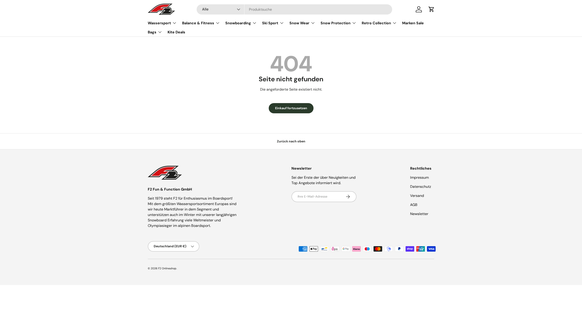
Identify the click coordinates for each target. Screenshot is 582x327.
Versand (417, 195)
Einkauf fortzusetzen (291, 108)
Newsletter (419, 213)
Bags (152, 32)
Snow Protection (336, 23)
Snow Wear (299, 23)
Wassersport (159, 23)
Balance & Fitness (198, 23)
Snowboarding (238, 23)
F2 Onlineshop (167, 268)
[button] (431, 9)
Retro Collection (376, 23)
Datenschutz (420, 186)
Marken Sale (413, 23)
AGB (413, 204)
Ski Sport (270, 23)
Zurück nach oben (291, 141)
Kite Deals (176, 32)
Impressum (419, 177)
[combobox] (294, 9)
